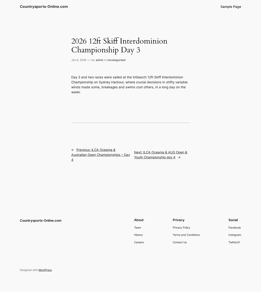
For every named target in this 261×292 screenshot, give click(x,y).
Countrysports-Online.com (44, 6)
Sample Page (230, 7)
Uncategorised (116, 60)
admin (99, 60)
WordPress (45, 270)
